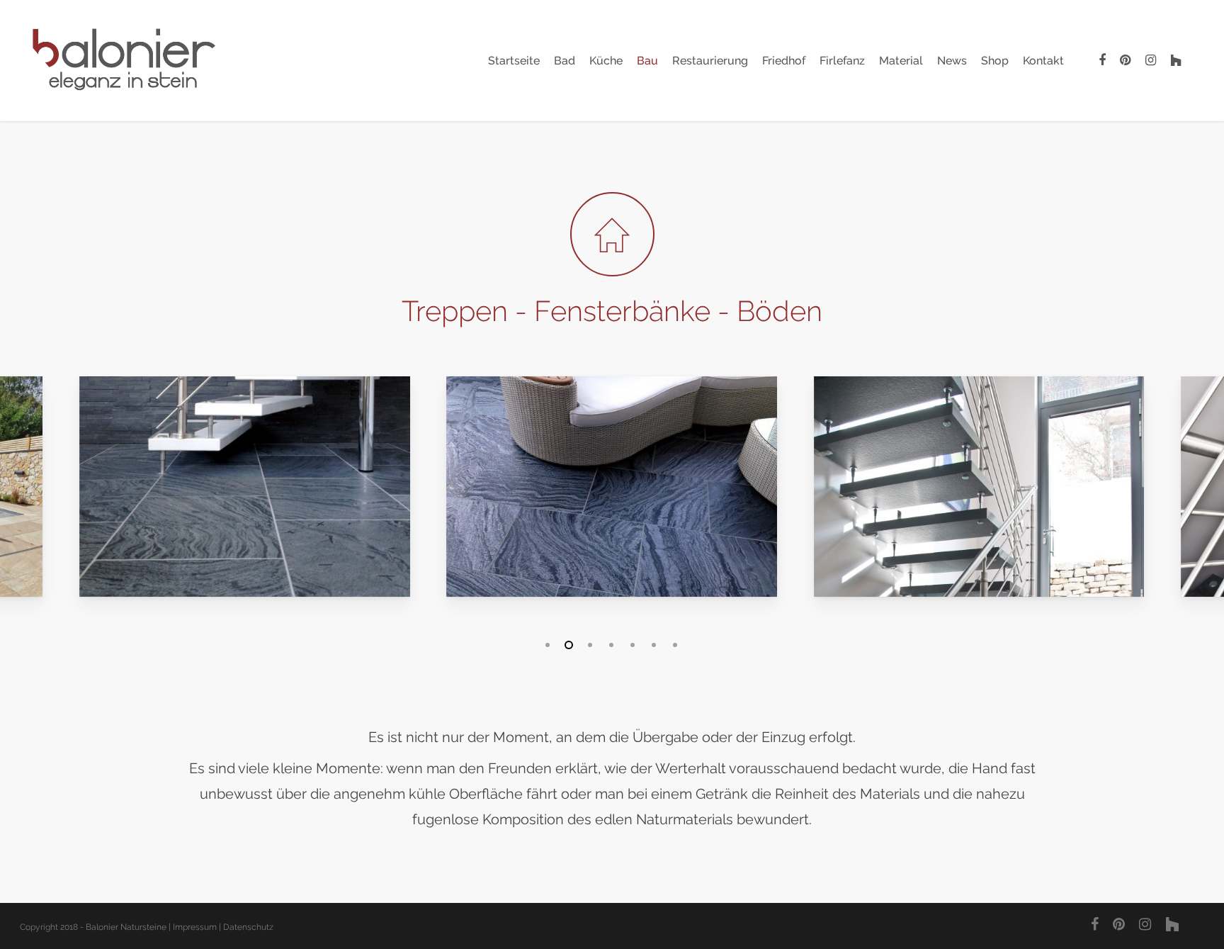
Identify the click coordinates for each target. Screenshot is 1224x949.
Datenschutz (248, 927)
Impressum (195, 927)
